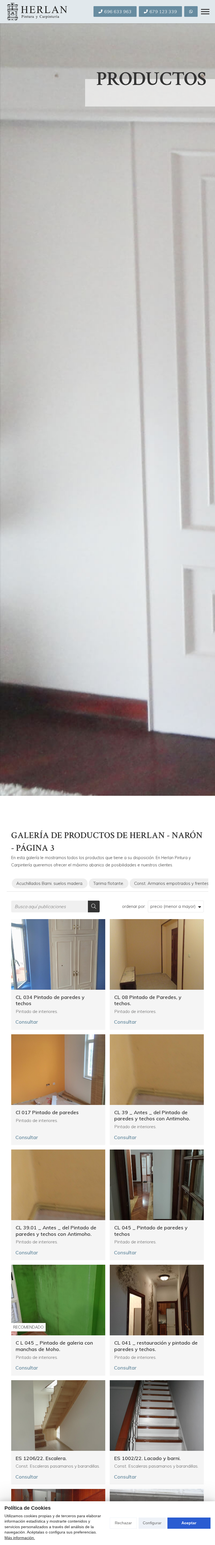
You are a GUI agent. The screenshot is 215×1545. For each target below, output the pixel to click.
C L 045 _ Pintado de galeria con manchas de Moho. (54, 1346)
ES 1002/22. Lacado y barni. (147, 1458)
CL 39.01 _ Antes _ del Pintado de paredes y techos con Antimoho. (56, 1231)
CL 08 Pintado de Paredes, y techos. (147, 1000)
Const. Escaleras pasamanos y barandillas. (58, 1466)
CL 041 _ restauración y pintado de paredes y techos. (156, 1346)
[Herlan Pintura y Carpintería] (36, 11)
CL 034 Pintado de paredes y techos (50, 1000)
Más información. (19, 1537)
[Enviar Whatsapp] (191, 11)
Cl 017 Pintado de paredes (47, 1112)
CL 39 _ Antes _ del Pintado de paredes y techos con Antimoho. (152, 1115)
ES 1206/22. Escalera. (41, 1458)
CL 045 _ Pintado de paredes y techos (151, 1231)
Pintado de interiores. (37, 1011)
